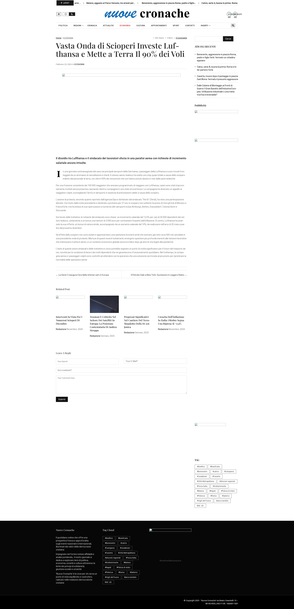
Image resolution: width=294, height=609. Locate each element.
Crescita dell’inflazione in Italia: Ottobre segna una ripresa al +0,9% (171, 320)
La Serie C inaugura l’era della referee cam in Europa (82, 275)
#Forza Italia (202, 486)
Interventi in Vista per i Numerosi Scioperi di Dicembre (69, 320)
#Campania (229, 471)
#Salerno (225, 496)
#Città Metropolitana (205, 481)
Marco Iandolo (222, 501)
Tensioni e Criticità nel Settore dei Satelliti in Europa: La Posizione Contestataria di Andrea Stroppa (103, 323)
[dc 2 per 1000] (216, 304)
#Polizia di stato (228, 491)
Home (58, 38)
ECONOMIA (68, 38)
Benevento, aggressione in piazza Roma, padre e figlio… (159, 3)
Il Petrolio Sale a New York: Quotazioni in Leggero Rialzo (159, 275)
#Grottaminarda (219, 486)
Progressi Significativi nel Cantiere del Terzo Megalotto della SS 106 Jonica (136, 322)
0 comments (181, 38)
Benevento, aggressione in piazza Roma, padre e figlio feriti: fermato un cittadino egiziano (216, 57)
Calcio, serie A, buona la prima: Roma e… (212, 3)
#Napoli (212, 491)
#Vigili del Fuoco (204, 501)
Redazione (61, 329)
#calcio (216, 471)
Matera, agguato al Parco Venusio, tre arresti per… (101, 3)
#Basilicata (215, 467)
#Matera (200, 491)
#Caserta (216, 476)
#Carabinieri (202, 476)
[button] (59, 14)
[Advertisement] (216, 234)
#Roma (213, 496)
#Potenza (201, 496)
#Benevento (202, 471)
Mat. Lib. (200, 506)
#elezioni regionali (227, 481)
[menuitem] (63, 25)
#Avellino (201, 467)
